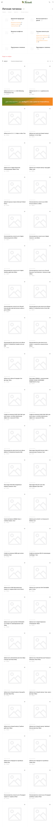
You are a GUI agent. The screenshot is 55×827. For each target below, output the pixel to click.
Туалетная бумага (15, 26)
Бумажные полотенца (16, 22)
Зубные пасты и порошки (42, 37)
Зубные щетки (40, 38)
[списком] (50, 61)
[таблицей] (52, 61)
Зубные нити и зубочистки (42, 35)
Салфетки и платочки (16, 24)
